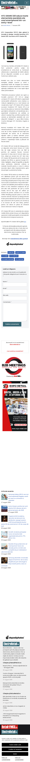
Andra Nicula (6, 25)
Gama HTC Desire (20, 252)
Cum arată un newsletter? (15, 351)
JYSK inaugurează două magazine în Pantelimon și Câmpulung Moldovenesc (14, 715)
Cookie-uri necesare (15, 749)
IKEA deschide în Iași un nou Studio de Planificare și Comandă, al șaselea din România (14, 698)
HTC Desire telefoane (7, 259)
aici (25, 221)
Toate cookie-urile (15, 745)
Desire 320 (11, 252)
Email (5, 288)
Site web (5, 295)
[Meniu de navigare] (27, 2)
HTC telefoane (19, 259)
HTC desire (5, 256)
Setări (15, 754)
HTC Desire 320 (14, 256)
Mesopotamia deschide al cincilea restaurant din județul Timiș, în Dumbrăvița (13, 685)
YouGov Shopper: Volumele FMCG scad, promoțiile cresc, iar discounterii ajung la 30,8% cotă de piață (14, 675)
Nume (5, 281)
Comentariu (7, 302)
